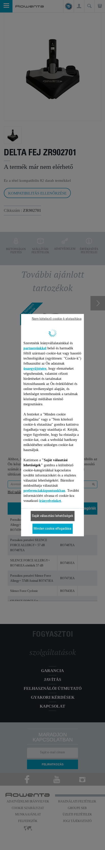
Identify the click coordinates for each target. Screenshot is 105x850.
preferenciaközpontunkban (44, 490)
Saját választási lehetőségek (52, 516)
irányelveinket (50, 500)
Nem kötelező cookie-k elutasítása (57, 319)
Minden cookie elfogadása (52, 528)
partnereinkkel (34, 348)
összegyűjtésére (34, 368)
